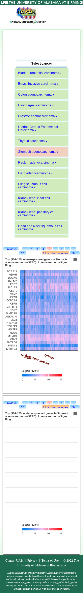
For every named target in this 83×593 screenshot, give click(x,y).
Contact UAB (14, 560)
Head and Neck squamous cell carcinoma (40, 227)
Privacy (32, 560)
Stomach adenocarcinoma (37, 151)
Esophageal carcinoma (34, 105)
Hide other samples (55, 253)
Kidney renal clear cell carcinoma (34, 199)
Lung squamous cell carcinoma (32, 185)
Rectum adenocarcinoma (36, 162)
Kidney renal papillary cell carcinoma (36, 213)
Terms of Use (50, 560)
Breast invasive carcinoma (37, 83)
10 (22, 253)
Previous (11, 249)
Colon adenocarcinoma (35, 94)
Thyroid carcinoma (31, 141)
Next (74, 253)
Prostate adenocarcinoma (36, 116)
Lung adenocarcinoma (34, 173)
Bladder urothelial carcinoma (38, 73)
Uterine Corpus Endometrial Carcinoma (38, 128)
